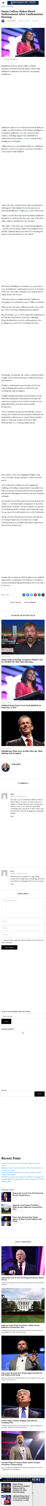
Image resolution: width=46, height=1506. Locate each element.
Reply (12, 816)
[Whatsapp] (39, 594)
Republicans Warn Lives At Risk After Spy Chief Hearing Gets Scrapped (21, 752)
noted (15, 423)
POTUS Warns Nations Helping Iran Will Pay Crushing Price (22, 1177)
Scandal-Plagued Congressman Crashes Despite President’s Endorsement (20, 1463)
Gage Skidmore (12, 59)
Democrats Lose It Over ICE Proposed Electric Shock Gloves (28, 1194)
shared (28, 211)
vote (8, 504)
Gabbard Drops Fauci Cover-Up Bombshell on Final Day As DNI (21, 706)
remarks (26, 138)
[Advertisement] (23, 101)
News (3, 6)
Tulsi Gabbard (30, 602)
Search (3, 1090)
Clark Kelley (11, 21)
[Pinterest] (35, 594)
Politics (10, 6)
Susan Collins (15, 602)
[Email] (43, 594)
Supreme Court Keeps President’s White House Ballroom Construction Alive (27, 1207)
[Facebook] (23, 594)
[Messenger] (27, 594)
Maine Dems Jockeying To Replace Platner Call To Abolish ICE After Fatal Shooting (21, 661)
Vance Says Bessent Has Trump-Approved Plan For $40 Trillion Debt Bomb (27, 1219)
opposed (17, 315)
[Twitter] (31, 594)
